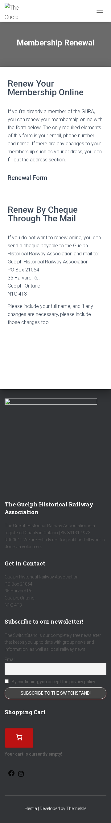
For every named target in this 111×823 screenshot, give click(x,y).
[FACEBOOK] (11, 775)
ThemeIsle (76, 808)
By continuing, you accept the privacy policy (53, 681)
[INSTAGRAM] (21, 776)
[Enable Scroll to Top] (99, 810)
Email (10, 659)
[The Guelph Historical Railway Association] (15, 11)
